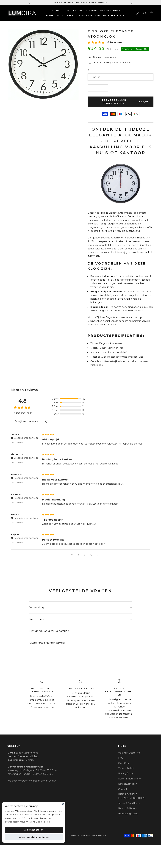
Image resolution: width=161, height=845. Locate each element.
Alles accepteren (33, 829)
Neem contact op (79, 15)
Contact (122, 789)
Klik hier (34, 756)
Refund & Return (127, 808)
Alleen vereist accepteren (34, 837)
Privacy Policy (125, 773)
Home (56, 10)
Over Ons (69, 10)
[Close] (63, 804)
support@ (27, 752)
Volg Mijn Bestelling (129, 752)
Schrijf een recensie (26, 421)
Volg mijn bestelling (110, 15)
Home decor (55, 15)
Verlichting (88, 10)
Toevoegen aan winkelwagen (125, 102)
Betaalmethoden (127, 783)
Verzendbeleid (126, 768)
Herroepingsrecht (128, 813)
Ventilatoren (110, 10)
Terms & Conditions (128, 803)
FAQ (120, 758)
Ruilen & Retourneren (130, 778)
